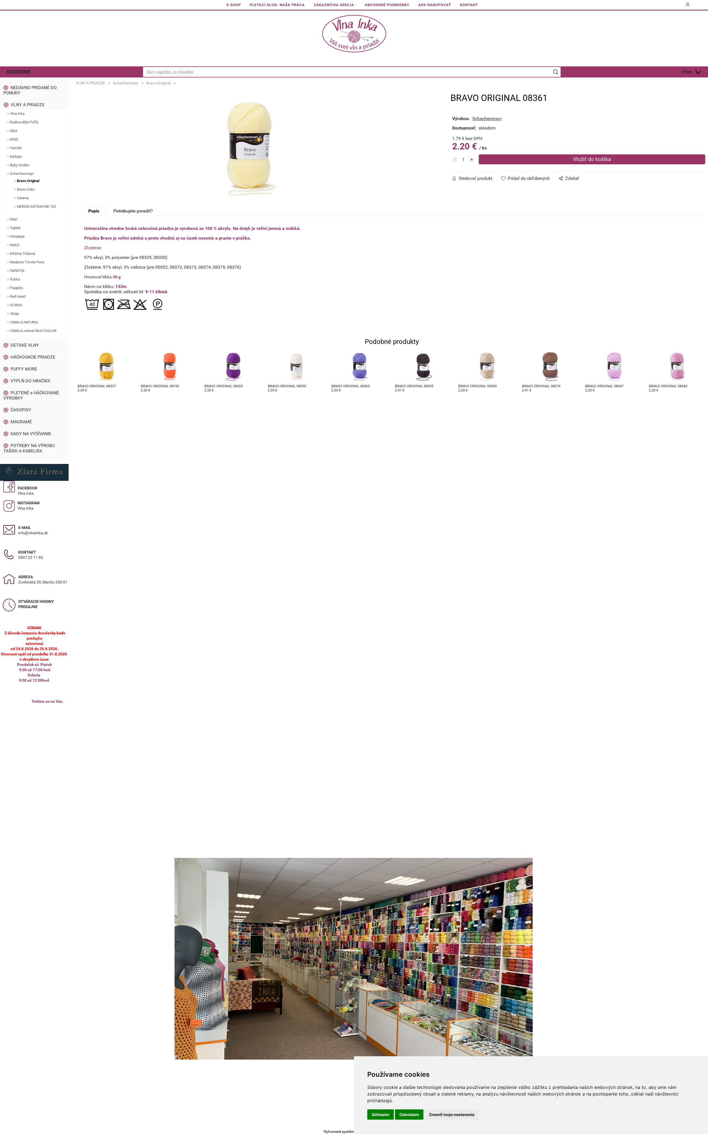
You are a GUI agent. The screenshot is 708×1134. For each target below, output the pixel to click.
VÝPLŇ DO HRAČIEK (30, 380)
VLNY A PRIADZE (28, 104)
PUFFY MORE (24, 369)
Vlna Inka (17, 113)
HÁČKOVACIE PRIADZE (33, 357)
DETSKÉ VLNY (25, 345)
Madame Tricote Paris (27, 262)
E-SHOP (234, 5)
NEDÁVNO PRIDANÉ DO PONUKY (30, 90)
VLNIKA (16, 305)
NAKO (14, 245)
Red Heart (17, 296)
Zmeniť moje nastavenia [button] (451, 1114)
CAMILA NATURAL (24, 322)
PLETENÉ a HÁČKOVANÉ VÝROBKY (31, 395)
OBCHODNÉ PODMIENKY (387, 5)
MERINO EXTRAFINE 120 (36, 206)
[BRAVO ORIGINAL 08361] (249, 149)
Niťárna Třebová (22, 253)
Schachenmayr (21, 174)
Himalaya (17, 236)
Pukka (15, 279)
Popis (93, 211)
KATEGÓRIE (18, 71)
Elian (13, 219)
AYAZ (14, 139)
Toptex (15, 228)
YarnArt (16, 148)
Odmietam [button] (409, 1114)
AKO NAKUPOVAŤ (434, 5)
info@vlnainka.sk (33, 533)
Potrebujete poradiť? (133, 211)
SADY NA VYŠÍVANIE (31, 433)
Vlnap (14, 314)
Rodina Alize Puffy (24, 122)
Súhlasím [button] (380, 1114)
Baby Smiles (19, 165)
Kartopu (16, 156)
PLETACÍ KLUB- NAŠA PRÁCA (277, 5)
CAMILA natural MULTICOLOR (33, 331)
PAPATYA (17, 271)
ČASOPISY (21, 409)
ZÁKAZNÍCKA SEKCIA (334, 5)
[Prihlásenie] (687, 6)
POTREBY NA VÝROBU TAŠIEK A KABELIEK (29, 448)
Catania (23, 198)
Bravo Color (26, 189)
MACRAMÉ (21, 421)
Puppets (16, 288)
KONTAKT (469, 5)
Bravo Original (28, 181)
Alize (13, 131)
